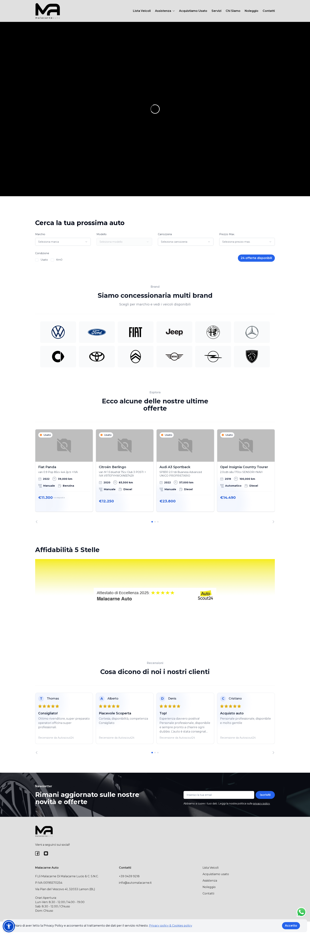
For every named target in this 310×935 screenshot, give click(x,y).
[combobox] (63, 242)
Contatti (269, 11)
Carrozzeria (165, 234)
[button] (9, 926)
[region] (155, 476)
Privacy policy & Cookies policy (170, 925)
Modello (102, 234)
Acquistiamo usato (216, 874)
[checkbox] (36, 260)
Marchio (40, 234)
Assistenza (210, 880)
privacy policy (261, 803)
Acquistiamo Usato (193, 11)
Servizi (216, 11)
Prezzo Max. (227, 234)
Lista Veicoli (142, 11)
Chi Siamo (233, 11)
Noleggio (251, 11)
